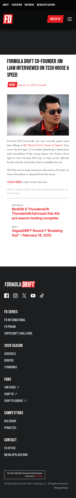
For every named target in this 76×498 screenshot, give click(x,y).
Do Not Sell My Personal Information (24, 474)
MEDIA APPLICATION (46, 5)
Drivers (9, 360)
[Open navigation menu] (69, 19)
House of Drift (37, 189)
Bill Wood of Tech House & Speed (42, 145)
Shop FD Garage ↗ (15, 401)
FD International (15, 320)
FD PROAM (10, 327)
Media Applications (16, 455)
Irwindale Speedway (50, 189)
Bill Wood (27, 189)
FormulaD (41, 85)
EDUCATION (17, 5)
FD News (10, 189)
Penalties (10, 428)
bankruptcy (19, 189)
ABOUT (6, 5)
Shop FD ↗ (10, 394)
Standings (10, 367)
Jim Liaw (61, 189)
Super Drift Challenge (18, 333)
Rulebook (10, 421)
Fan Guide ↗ (11, 387)
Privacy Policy (61, 488)
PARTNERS (29, 5)
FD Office (10, 448)
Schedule (10, 354)
